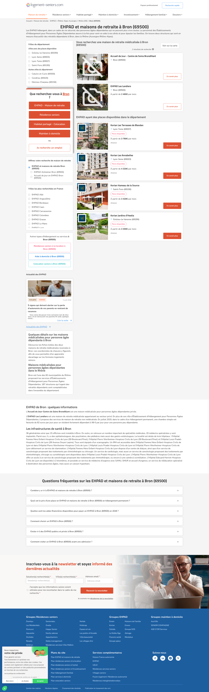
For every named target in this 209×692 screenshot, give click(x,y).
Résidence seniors (60, 14)
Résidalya (129, 637)
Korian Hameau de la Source (124, 185)
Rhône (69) (83, 21)
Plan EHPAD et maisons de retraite (65, 657)
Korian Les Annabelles (121, 155)
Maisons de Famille (133, 621)
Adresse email (92, 576)
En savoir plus (172, 76)
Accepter (40, 681)
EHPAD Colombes (40, 215)
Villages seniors (99, 673)
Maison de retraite (36, 14)
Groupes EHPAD (118, 617)
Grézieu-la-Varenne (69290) (45, 52)
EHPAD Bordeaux (40, 203)
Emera (127, 625)
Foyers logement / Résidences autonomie (110, 677)
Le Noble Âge (115, 633)
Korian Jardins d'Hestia (122, 215)
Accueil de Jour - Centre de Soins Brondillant (133, 56)
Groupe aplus (115, 641)
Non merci (9, 681)
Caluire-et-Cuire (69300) (43, 73)
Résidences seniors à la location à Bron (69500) (49, 247)
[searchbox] (40, 580)
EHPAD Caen (38, 207)
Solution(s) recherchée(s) (38, 576)
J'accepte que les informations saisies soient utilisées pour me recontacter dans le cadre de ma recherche (53, 590)
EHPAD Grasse (39, 219)
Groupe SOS (130, 629)
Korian (112, 625)
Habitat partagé (83, 14)
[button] (4, 688)
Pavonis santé (115, 637)
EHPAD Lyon (38, 227)
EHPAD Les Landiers (120, 86)
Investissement (131, 14)
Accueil (29, 21)
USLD (95, 665)
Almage (128, 633)
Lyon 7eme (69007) (41, 61)
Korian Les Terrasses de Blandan (126, 125)
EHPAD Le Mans (39, 223)
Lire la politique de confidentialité (14, 673)
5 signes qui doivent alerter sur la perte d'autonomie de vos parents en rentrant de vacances (48, 308)
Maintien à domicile (108, 14)
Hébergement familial (155, 14)
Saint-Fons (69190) (41, 65)
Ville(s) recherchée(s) (66, 576)
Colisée (112, 629)
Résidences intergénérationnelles (106, 680)
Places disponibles (118, 134)
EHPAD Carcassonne (41, 211)
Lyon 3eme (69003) (41, 57)
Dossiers (177, 14)
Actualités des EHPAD (36, 326)
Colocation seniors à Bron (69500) (49, 263)
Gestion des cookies (33, 688)
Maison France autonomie (103, 657)
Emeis (111, 621)
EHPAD (53, 21)
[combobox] (40, 581)
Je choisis (25, 681)
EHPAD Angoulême (41, 198)
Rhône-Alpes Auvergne (67, 21)
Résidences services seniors (104, 669)
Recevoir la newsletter (96, 590)
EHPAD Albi (37, 194)
